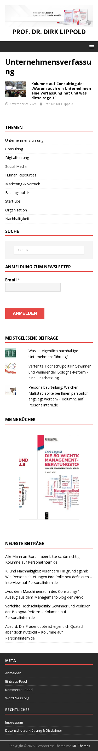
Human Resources (20, 175)
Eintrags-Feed (16, 681)
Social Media (16, 166)
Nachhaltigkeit (17, 218)
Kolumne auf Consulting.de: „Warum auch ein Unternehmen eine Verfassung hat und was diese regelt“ (61, 90)
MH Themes (81, 746)
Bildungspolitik (17, 192)
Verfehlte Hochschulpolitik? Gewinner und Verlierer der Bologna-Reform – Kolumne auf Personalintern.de (47, 612)
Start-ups (13, 201)
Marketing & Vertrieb (22, 183)
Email (12, 280)
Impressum (14, 722)
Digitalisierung (17, 157)
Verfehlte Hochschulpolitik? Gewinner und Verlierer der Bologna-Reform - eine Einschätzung (59, 372)
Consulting (14, 148)
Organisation (16, 210)
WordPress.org (17, 698)
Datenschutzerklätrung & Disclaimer (33, 730)
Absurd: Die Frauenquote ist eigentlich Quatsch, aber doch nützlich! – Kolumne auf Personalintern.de (45, 632)
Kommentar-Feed (19, 689)
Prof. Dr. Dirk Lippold (58, 104)
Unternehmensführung (24, 140)
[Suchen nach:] (49, 250)
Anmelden (13, 673)
